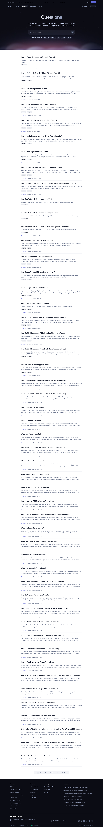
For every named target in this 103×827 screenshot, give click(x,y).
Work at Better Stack (49, 786)
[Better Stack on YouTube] (92, 821)
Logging (46, 37)
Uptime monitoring (14, 805)
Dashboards (33, 797)
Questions (24, 6)
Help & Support (34, 786)
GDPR (27, 825)
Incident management (15, 803)
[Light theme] (91, 6)
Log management (14, 792)
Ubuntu (53, 37)
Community (10, 6)
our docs (70, 25)
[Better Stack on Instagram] (79, 821)
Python (69, 37)
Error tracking (13, 797)
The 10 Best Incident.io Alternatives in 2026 (74, 802)
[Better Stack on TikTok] (81, 821)
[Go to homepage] (11, 2)
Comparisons (33, 6)
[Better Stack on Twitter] (86, 821)
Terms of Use (13, 825)
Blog (40, 6)
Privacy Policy (21, 825)
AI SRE (12, 786)
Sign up (93, 2)
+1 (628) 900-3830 (55, 821)
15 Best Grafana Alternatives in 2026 (73, 799)
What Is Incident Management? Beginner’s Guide (76, 787)
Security (46, 792)
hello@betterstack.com (68, 821)
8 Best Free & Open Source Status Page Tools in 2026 (77, 793)
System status (35, 825)
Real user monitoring (15, 800)
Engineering (47, 789)
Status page (13, 808)
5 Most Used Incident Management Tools (74, 805)
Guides (17, 6)
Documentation (84, 6)
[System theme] (93, 6)
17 (64, 772)
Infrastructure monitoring (16, 795)
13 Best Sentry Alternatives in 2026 (72, 796)
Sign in (88, 2)
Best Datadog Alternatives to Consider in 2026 (75, 790)
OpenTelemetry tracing (16, 789)
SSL (59, 37)
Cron (63, 37)
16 (62, 772)
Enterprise (32, 792)
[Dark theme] (95, 6)
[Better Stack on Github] (89, 821)
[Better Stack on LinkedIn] (84, 821)
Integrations (33, 795)
